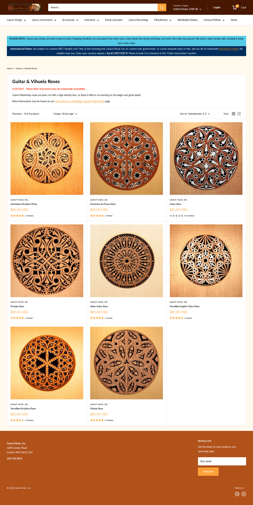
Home (234, 19)
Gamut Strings (14, 19)
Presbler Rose (17, 306)
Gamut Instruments (42, 19)
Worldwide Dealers (187, 19)
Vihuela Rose (96, 408)
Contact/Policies (212, 19)
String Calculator (114, 19)
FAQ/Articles (161, 19)
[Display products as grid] (233, 113)
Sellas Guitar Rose (99, 306)
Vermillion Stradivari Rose (23, 408)
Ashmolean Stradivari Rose (23, 204)
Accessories (68, 19)
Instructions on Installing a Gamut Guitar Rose (79, 101)
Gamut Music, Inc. (19, 200)
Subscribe (208, 471)
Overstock (89, 19)
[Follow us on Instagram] (243, 494)
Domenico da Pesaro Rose (103, 204)
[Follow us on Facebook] (237, 494)
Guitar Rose (175, 204)
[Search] (162, 7)
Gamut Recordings (138, 19)
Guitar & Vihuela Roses (26, 68)
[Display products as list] (239, 113)
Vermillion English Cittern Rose (185, 306)
